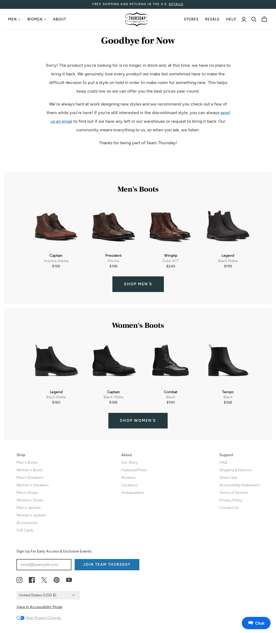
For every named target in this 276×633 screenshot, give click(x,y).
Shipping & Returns (235, 470)
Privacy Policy (230, 500)
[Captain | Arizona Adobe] (56, 226)
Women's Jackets (31, 515)
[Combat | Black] (170, 363)
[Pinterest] (57, 580)
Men (12, 19)
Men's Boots (26, 462)
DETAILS (176, 4)
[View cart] (264, 19)
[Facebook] (32, 580)
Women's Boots (29, 470)
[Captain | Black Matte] (113, 363)
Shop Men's (138, 284)
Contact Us (229, 507)
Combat (170, 392)
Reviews (128, 477)
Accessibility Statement (239, 485)
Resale (212, 19)
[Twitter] (44, 580)
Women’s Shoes (29, 500)
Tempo (228, 392)
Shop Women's (138, 420)
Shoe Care (228, 477)
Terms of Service (233, 492)
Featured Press (134, 470)
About (59, 19)
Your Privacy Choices (43, 618)
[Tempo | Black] (228, 363)
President (113, 255)
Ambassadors (132, 492)
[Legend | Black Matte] (228, 226)
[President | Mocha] (113, 226)
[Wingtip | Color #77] (170, 226)
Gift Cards (25, 530)
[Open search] (254, 19)
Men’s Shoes (27, 492)
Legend (228, 255)
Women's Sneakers (32, 485)
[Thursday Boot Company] (136, 19)
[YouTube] (69, 580)
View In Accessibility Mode (39, 607)
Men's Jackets (28, 507)
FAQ (223, 462)
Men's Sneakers (29, 477)
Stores (191, 19)
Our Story (129, 462)
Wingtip (170, 255)
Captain (56, 255)
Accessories (26, 523)
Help (231, 19)
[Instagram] (19, 580)
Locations (129, 485)
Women (35, 19)
